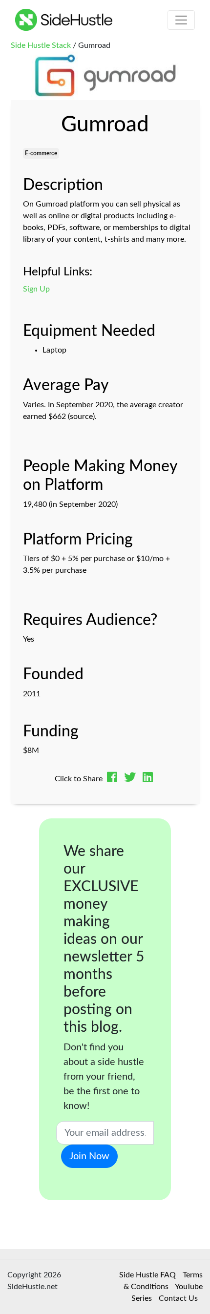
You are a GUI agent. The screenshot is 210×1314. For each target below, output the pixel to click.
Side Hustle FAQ (147, 1275)
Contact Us (178, 1298)
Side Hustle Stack (41, 45)
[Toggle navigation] (181, 20)
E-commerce (41, 153)
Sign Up (36, 289)
